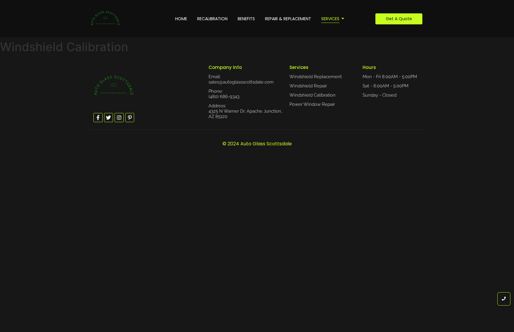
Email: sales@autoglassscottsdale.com (241, 79)
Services (330, 19)
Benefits (246, 19)
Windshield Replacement (315, 76)
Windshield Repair (308, 86)
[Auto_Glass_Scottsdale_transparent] (105, 18)
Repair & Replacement (288, 19)
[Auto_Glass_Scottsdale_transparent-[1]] (113, 85)
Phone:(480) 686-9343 (224, 94)
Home (181, 19)
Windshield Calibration (312, 95)
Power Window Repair (312, 104)
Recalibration (212, 19)
